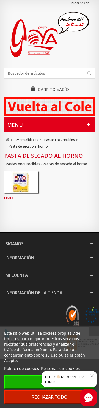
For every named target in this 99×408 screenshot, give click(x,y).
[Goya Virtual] (49, 34)
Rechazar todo (50, 397)
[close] (92, 375)
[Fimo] (21, 182)
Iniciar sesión (80, 3)
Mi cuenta (17, 275)
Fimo (8, 198)
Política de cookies (21, 368)
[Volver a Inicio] (7, 139)
